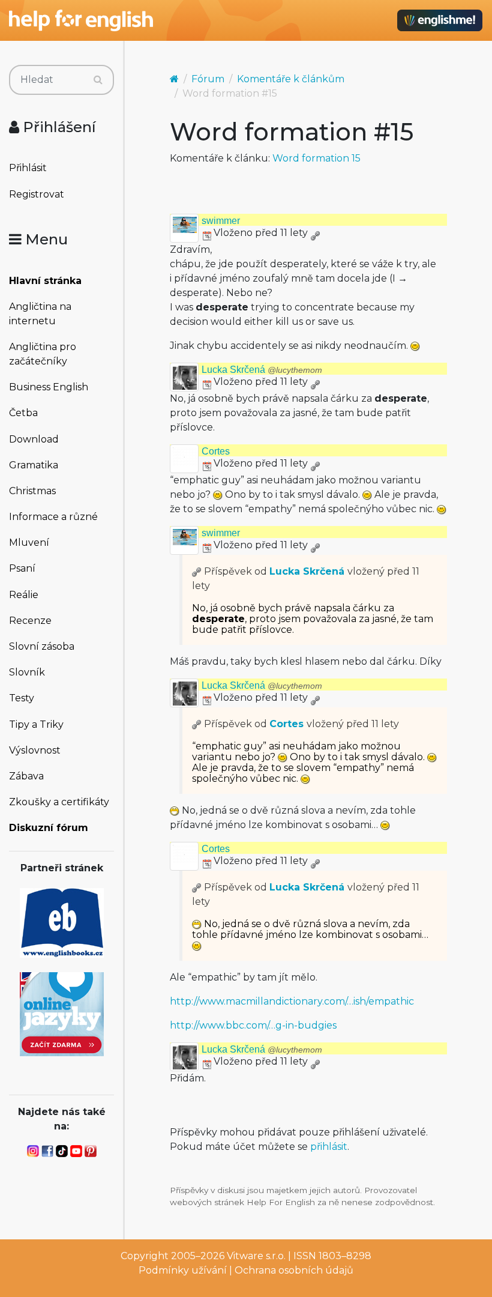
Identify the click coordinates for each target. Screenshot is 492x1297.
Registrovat (36, 194)
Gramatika (33, 465)
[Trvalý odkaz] (315, 232)
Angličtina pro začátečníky (42, 354)
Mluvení (29, 542)
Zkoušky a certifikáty (59, 802)
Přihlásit (28, 168)
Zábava (26, 776)
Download (34, 439)
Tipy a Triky (36, 724)
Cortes (216, 451)
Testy (21, 698)
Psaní (22, 568)
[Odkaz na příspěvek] (197, 571)
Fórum (207, 79)
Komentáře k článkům (290, 79)
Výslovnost (35, 750)
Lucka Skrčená (262, 369)
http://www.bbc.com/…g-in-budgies (253, 1025)
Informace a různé (53, 516)
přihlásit (328, 1146)
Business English (48, 387)
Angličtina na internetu (40, 314)
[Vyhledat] (98, 80)
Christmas (32, 491)
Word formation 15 (316, 158)
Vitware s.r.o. (256, 1256)
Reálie (23, 594)
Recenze (30, 620)
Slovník (27, 672)
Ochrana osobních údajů (294, 1270)
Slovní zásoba (41, 646)
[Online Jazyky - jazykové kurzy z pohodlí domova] (62, 1013)
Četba (23, 413)
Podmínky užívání (183, 1270)
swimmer (221, 221)
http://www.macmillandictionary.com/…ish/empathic (292, 1001)
